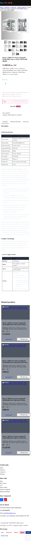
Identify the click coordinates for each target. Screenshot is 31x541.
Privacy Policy (3, 487)
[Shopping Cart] (25, 2)
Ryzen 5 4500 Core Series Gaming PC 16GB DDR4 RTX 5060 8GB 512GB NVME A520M (14, 399)
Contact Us (3, 472)
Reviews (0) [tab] (26, 121)
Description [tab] (5, 121)
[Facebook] (1, 499)
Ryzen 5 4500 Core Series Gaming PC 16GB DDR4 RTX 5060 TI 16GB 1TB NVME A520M (14, 437)
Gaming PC (13, 7)
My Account (3, 483)
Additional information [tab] (15, 121)
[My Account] (21, 2)
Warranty (2, 474)
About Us (2, 470)
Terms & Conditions (5, 489)
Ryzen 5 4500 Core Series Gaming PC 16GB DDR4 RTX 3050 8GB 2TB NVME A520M (15, 361)
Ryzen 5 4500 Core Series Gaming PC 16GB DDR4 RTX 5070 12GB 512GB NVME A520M (14, 323)
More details (8, 339)
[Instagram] (5, 499)
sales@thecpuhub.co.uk (9, 513)
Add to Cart (24, 339)
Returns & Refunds (5, 491)
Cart (1, 485)
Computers (7, 7)
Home (1, 7)
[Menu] (29, 2)
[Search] (17, 2)
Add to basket (15, 88)
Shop (1, 481)
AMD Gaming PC (22, 7)
